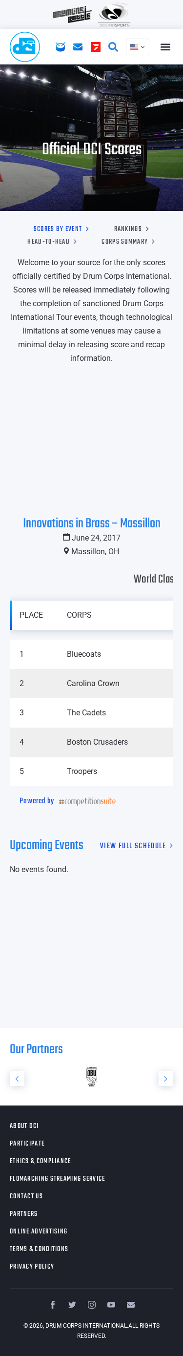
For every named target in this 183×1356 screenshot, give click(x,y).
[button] (165, 47)
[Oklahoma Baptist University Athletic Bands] (91, 1076)
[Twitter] (72, 1304)
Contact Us (26, 1196)
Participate (27, 1143)
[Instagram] (91, 1304)
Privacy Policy (32, 1267)
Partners (24, 1214)
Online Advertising (38, 1231)
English (137, 47)
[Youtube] (111, 1304)
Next (166, 1078)
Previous (17, 1078)
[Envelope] (130, 1304)
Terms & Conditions (39, 1249)
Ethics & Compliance (40, 1161)
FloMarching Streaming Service (57, 1179)
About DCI (24, 1126)
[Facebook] (52, 1304)
